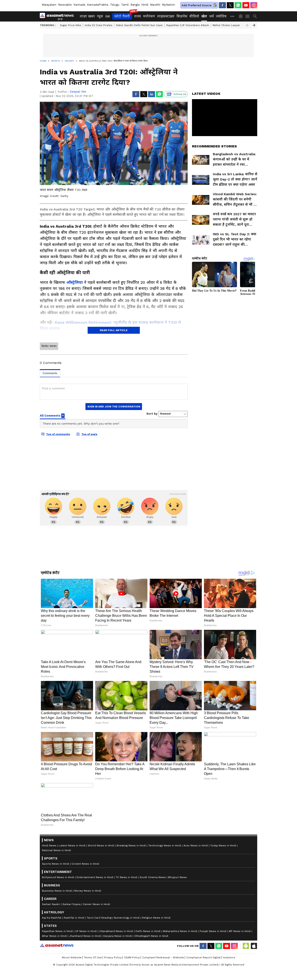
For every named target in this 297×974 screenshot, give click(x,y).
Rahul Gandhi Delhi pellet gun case (139, 25)
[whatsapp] (238, 5)
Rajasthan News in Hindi (57, 931)
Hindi (144, 4)
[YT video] (245, 5)
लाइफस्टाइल (165, 16)
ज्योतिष (221, 16)
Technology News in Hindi (164, 845)
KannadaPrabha (97, 4)
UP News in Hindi (86, 931)
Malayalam (49, 4)
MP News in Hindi (240, 931)
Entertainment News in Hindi (95, 877)
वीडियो (194, 16)
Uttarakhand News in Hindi (116, 931)
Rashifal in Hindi (74, 917)
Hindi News (49, 845)
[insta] (253, 5)
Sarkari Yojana (71, 904)
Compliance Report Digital (203, 957)
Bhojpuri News (177, 877)
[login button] (242, 16)
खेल (204, 16)
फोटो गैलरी (122, 16)
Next (254, 25)
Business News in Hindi (57, 890)
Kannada (79, 4)
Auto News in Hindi (196, 845)
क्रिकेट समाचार (49, 346)
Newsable (65, 4)
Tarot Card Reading (99, 917)
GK (107, 16)
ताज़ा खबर (87, 16)
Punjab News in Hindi (213, 931)
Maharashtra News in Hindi (180, 931)
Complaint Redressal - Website (163, 957)
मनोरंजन (149, 16)
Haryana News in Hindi (117, 935)
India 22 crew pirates (98, 25)
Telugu (114, 4)
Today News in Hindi (223, 845)
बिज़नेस (182, 16)
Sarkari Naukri (51, 904)
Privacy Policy (113, 957)
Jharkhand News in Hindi (85, 935)
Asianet (56, 945)
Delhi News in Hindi (147, 931)
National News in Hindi (56, 850)
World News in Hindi (101, 845)
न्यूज (100, 16)
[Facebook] (222, 5)
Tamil (125, 4)
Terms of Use (93, 957)
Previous (247, 25)
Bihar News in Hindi (54, 935)
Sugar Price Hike (70, 25)
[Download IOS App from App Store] (253, 946)
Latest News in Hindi (72, 845)
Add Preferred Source (197, 5)
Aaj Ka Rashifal (51, 917)
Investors (229, 957)
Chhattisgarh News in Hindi (151, 935)
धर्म (211, 16)
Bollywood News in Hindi (58, 877)
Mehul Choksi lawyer (226, 25)
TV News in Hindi (126, 877)
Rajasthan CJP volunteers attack (187, 25)
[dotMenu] (232, 16)
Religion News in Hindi (156, 917)
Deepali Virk (78, 91)
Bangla (135, 4)
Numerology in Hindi (127, 917)
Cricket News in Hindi (85, 863)
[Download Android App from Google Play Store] (245, 946)
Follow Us (180, 94)
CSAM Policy (132, 957)
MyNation (168, 4)
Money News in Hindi (87, 890)
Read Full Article (114, 330)
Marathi (155, 4)
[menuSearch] (255, 16)
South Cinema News (153, 877)
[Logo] (58, 16)
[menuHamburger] (247, 16)
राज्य (137, 16)
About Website (72, 957)
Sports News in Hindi (55, 863)
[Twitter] (230, 5)
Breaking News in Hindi (131, 845)
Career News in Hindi (96, 904)
